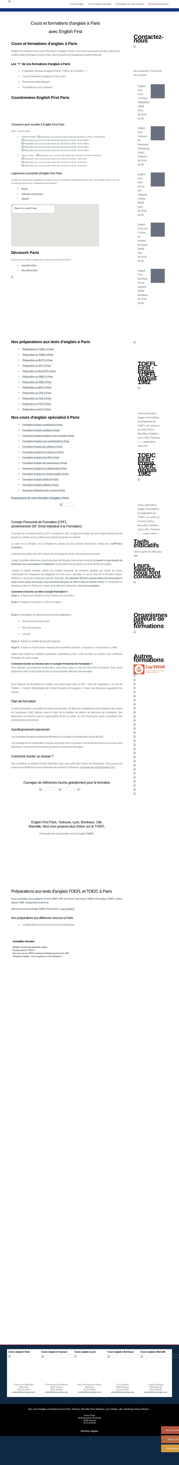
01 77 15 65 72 (18, 115)
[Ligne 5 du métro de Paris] (55, 140)
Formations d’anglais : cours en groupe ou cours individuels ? (37, 956)
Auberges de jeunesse (32, 194)
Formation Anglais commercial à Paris (42, 425)
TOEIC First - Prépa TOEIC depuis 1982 (147, 464)
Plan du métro (24, 131)
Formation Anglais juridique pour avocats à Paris (48, 436)
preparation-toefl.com (37, 902)
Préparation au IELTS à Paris (37, 360)
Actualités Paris (29, 265)
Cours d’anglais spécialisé (99, 4)
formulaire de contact (54, 767)
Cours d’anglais (77, 4)
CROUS (25, 199)
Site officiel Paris (30, 270)
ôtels (25, 189)
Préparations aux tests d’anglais (130, 4)
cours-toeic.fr (150, 533)
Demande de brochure (158, 4)
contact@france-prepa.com (23, 1392)
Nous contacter (18, 118)
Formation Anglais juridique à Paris (41, 430)
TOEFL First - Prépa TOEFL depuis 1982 (147, 372)
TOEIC (57, 71)
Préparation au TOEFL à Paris (38, 349)
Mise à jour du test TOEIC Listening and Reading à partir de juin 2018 (41, 953)
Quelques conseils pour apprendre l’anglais (30, 947)
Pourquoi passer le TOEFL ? (24, 950)
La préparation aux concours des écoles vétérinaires (48, 925)
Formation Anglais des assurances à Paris (44, 463)
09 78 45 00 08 (23, 1390)
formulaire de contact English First (97, 767)
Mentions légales (89, 1431)
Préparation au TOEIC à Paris (37, 355)
